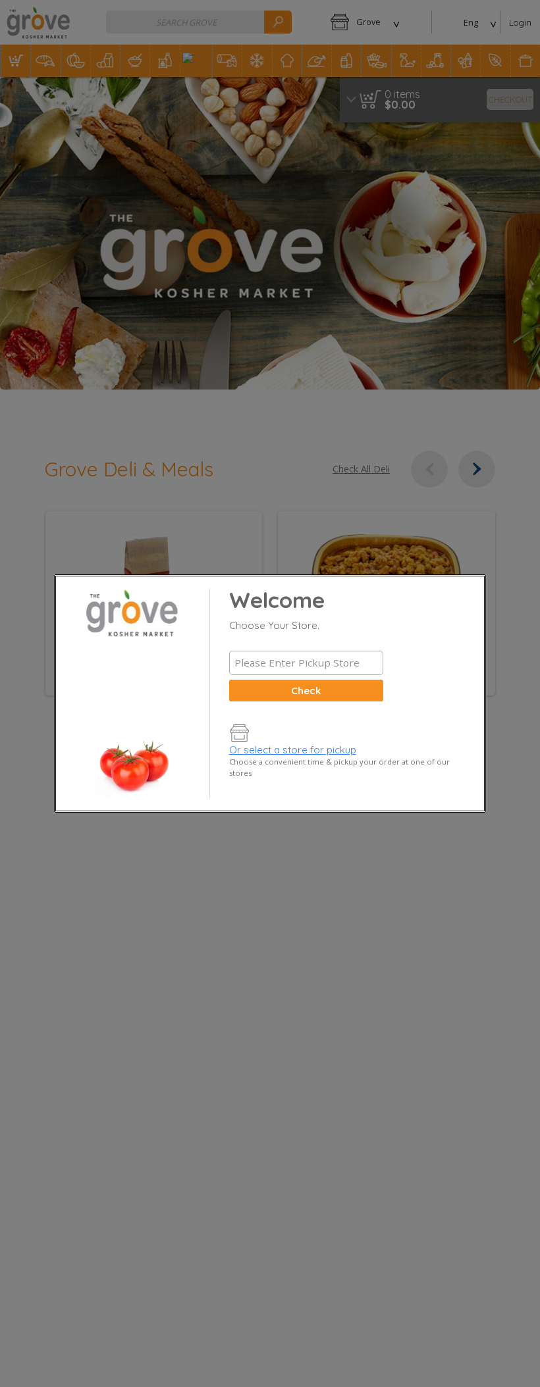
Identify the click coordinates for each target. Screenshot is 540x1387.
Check (306, 690)
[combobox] (306, 663)
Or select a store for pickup (292, 750)
